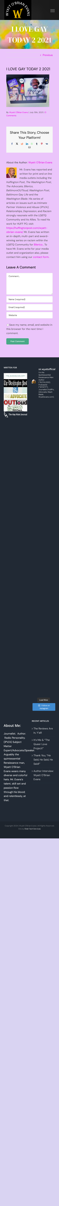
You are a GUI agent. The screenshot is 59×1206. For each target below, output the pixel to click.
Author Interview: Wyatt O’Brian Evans (44, 775)
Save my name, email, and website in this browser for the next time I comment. (29, 329)
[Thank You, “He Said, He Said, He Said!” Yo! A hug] (43, 467)
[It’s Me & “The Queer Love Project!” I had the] (43, 437)
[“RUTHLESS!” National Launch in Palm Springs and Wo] (43, 408)
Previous (48, 55)
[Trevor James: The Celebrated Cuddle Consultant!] (43, 673)
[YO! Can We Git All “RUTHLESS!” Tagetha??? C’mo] (43, 659)
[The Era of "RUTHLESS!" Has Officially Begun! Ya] (43, 585)
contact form (41, 257)
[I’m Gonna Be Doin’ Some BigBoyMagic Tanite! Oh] (43, 526)
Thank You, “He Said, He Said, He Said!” (43, 760)
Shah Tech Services (32, 829)
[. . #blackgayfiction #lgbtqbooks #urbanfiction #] (43, 452)
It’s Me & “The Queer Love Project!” (42, 744)
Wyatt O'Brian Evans (18, 112)
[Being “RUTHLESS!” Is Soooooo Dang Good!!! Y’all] (43, 614)
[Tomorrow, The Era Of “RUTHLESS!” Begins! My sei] (43, 600)
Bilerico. (38, 244)
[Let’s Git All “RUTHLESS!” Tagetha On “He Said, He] (43, 496)
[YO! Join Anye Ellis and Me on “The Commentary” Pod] (43, 555)
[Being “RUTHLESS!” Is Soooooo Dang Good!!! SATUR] (43, 629)
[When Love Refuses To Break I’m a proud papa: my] (43, 511)
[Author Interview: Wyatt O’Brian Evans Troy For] (43, 482)
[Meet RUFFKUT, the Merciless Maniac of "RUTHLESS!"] (43, 644)
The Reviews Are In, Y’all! (43, 730)
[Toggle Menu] (52, 10)
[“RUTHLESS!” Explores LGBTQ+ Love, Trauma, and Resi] (43, 541)
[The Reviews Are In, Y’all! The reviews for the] (43, 423)
